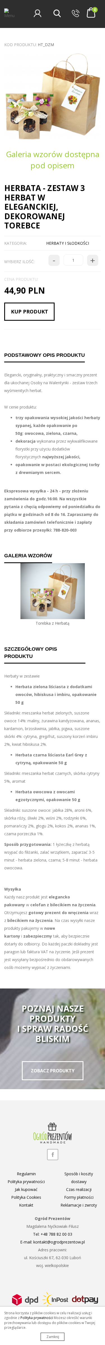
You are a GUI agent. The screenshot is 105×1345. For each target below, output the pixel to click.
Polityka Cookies (26, 1197)
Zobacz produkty (52, 1071)
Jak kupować (26, 1189)
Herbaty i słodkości (67, 243)
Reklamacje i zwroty (78, 1205)
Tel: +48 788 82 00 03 (52, 1234)
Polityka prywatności (26, 1181)
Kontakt (26, 1205)
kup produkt (29, 311)
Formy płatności (79, 1197)
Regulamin (26, 1173)
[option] (52, 96)
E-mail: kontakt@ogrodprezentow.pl (52, 1242)
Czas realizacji (79, 1189)
